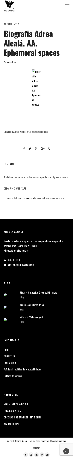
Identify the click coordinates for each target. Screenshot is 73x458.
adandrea (11, 62)
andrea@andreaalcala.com (21, 264)
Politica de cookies (13, 376)
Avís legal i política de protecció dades (22, 369)
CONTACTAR (10, 363)
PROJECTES (9, 356)
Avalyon (36, 447)
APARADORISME (11, 424)
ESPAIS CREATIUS (12, 411)
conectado (31, 198)
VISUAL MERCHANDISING (16, 404)
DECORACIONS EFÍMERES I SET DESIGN (22, 417)
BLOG (6, 350)
